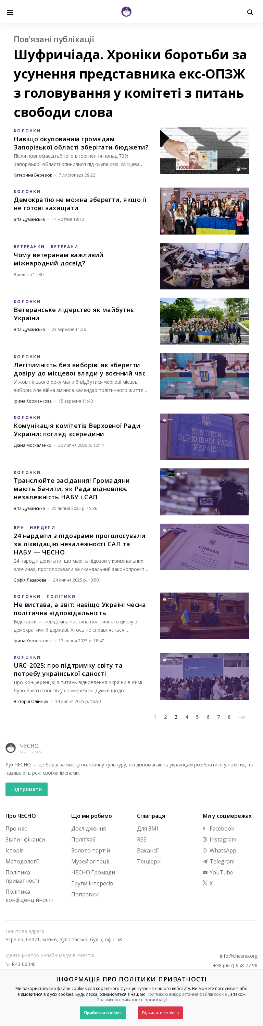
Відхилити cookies (160, 1013)
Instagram (222, 839)
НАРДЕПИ (42, 527)
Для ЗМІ (147, 828)
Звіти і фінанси (25, 839)
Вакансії (148, 850)
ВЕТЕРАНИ (64, 247)
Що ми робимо (91, 816)
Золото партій (90, 850)
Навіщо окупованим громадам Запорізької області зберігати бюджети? (81, 143)
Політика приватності (22, 876)
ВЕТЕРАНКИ (29, 247)
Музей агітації (90, 861)
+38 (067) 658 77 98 (235, 966)
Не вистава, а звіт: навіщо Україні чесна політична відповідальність (80, 608)
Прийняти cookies (103, 1013)
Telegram (221, 861)
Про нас (16, 828)
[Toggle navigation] (10, 11)
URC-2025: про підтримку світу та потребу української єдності (68, 669)
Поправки (85, 894)
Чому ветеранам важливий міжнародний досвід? (59, 259)
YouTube (220, 872)
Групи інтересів (92, 883)
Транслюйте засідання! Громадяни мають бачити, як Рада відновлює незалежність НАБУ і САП (72, 488)
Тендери (149, 861)
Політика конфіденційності (29, 896)
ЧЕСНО (29, 746)
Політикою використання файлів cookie (187, 994)
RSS (142, 839)
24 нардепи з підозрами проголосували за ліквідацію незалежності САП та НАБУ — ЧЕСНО (80, 544)
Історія (14, 850)
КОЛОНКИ (27, 131)
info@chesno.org (239, 956)
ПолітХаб (83, 839)
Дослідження (88, 828)
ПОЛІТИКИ (61, 596)
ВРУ (19, 527)
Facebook (221, 828)
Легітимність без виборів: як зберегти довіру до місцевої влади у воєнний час (80, 369)
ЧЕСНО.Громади (93, 872)
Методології (22, 861)
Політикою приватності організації (132, 1000)
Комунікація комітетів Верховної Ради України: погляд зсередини (77, 429)
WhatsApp (222, 850)
